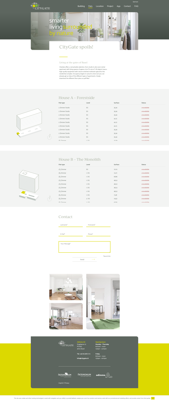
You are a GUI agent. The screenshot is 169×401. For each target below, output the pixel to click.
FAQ (136, 6)
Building (81, 6)
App (118, 6)
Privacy (67, 382)
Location (100, 6)
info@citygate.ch (83, 358)
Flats (90, 6)
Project (110, 6)
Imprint (61, 382)
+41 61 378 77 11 (85, 353)
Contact (127, 6)
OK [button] (153, 398)
